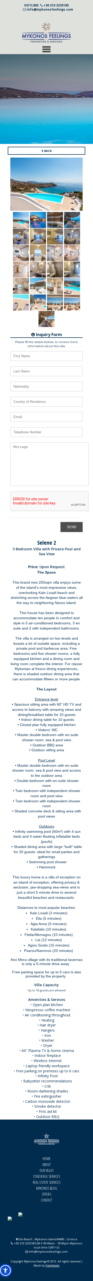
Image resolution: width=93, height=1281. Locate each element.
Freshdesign (52, 1265)
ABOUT (46, 1164)
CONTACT (46, 1200)
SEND (71, 527)
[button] (5, 1270)
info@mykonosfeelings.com (49, 9)
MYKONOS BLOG (46, 1188)
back (47, 151)
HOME (47, 1158)
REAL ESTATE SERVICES (46, 1182)
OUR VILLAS (46, 1170)
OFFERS (46, 1194)
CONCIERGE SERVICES (46, 1176)
